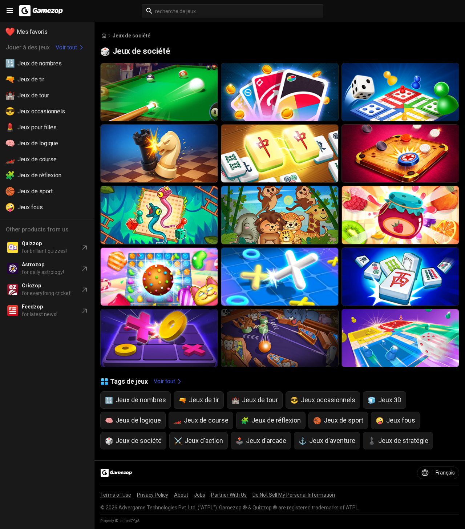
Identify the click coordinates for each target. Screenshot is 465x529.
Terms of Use (115, 495)
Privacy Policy (152, 495)
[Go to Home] (104, 35)
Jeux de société (131, 36)
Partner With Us (229, 495)
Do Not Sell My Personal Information (293, 495)
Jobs (199, 495)
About (181, 495)
